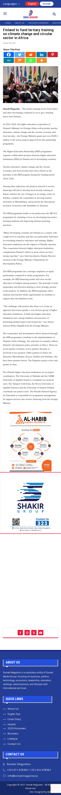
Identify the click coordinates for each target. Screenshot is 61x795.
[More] (41, 60)
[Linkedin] (41, 54)
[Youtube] (40, 632)
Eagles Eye (14, 714)
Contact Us (14, 744)
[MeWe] (9, 60)
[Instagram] (27, 632)
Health (12, 724)
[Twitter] (20, 54)
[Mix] (20, 60)
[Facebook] (9, 54)
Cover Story (14, 719)
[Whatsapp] (30, 60)
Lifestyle (13, 738)
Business (13, 733)
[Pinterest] (52, 54)
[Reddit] (30, 54)
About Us (13, 708)
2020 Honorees (17, 728)
